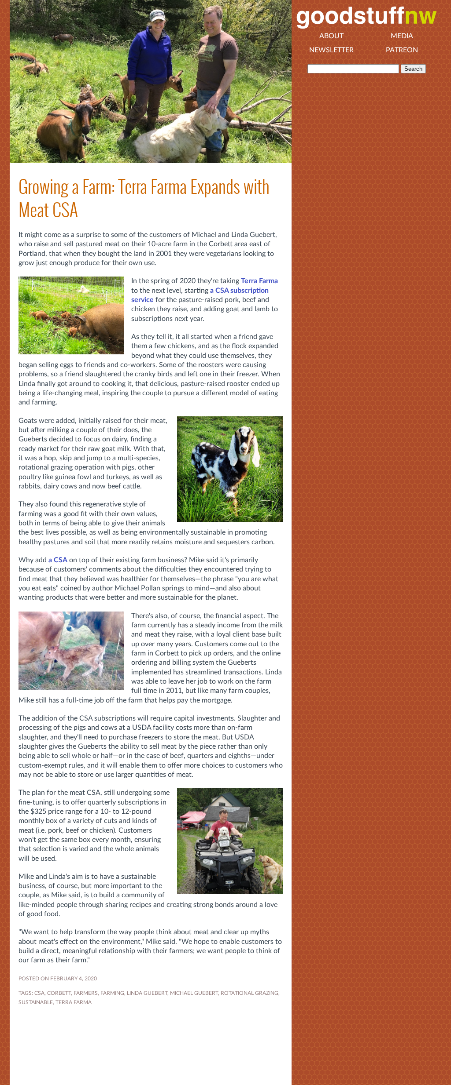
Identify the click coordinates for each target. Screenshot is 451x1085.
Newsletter (331, 50)
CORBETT (59, 993)
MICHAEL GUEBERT (194, 993)
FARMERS (86, 993)
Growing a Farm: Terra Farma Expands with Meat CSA (144, 198)
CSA (39, 993)
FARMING (112, 993)
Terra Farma (259, 280)
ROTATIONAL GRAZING (249, 993)
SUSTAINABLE (35, 1002)
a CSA (57, 560)
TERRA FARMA (73, 1002)
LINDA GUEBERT (147, 993)
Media (402, 36)
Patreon (402, 50)
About (331, 36)
